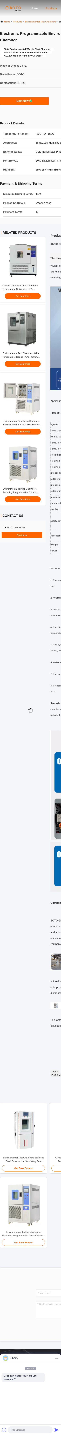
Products (51, 8)
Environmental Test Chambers (40, 21)
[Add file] (4, 1429)
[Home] (13, 8)
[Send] (56, 1429)
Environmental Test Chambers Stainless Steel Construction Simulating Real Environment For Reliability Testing (23, 1159)
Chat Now (22, 101)
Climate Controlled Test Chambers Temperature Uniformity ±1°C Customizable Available (20, 289)
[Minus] (56, 1358)
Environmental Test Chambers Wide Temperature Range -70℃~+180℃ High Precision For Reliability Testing (21, 357)
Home (34, 8)
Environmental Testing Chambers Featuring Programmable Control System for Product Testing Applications (22, 492)
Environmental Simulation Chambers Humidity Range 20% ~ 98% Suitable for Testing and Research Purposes (21, 424)
